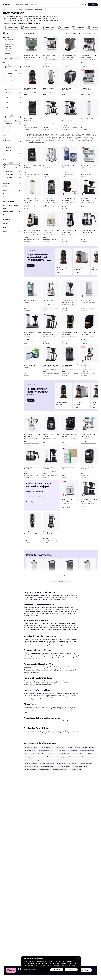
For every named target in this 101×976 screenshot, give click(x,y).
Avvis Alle (57, 969)
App (31, 4)
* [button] (88, 64)
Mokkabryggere (9, 48)
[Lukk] (78, 958)
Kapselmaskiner (9, 44)
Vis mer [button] (61, 581)
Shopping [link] (10, 9)
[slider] (4, 67)
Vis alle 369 (6, 107)
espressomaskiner (56, 607)
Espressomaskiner (9, 39)
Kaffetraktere (8, 46)
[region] (51, 965)
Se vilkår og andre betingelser (36, 142)
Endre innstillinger (30, 969)
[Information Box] (35, 33)
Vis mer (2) (7, 53)
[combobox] (73, 33)
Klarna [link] (4, 9)
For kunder (5, 1)
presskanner (62, 653)
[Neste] (95, 27)
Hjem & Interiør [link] (18, 9)
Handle (27, 4)
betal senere (62, 699)
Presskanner (8, 50)
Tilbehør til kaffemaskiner (11, 42)
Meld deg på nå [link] (85, 970)
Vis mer (56, 20)
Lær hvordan (36, 23)
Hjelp (35, 4)
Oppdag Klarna (19, 4)
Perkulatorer (27, 667)
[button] (84, 4)
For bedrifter (13, 1)
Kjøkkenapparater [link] (28, 9)
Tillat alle (71, 969)
